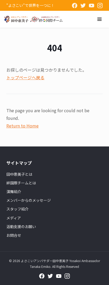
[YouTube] (91, 5)
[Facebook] (74, 5)
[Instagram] (100, 5)
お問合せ (13, 235)
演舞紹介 (13, 191)
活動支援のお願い (21, 226)
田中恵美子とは (19, 174)
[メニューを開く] (99, 19)
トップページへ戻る (25, 77)
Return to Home (22, 125)
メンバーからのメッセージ (28, 200)
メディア (13, 217)
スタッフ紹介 (17, 209)
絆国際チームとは (21, 182)
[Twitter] (83, 5)
